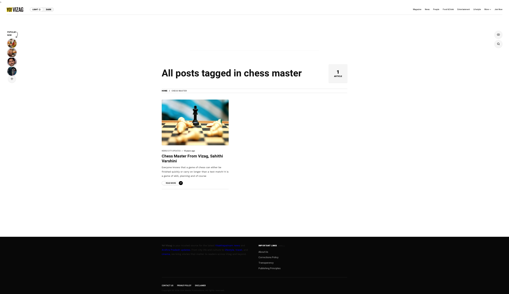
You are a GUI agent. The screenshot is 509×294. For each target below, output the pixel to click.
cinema (166, 254)
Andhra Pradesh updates (176, 249)
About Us (263, 252)
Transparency (266, 263)
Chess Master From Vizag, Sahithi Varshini (192, 158)
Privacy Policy (184, 285)
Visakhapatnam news (227, 245)
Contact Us (167, 285)
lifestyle (229, 249)
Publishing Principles (269, 268)
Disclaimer (200, 285)
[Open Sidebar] (498, 35)
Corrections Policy (268, 257)
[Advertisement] (254, 33)
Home (164, 90)
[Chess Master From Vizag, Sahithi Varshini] (195, 122)
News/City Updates (171, 151)
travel (239, 249)
